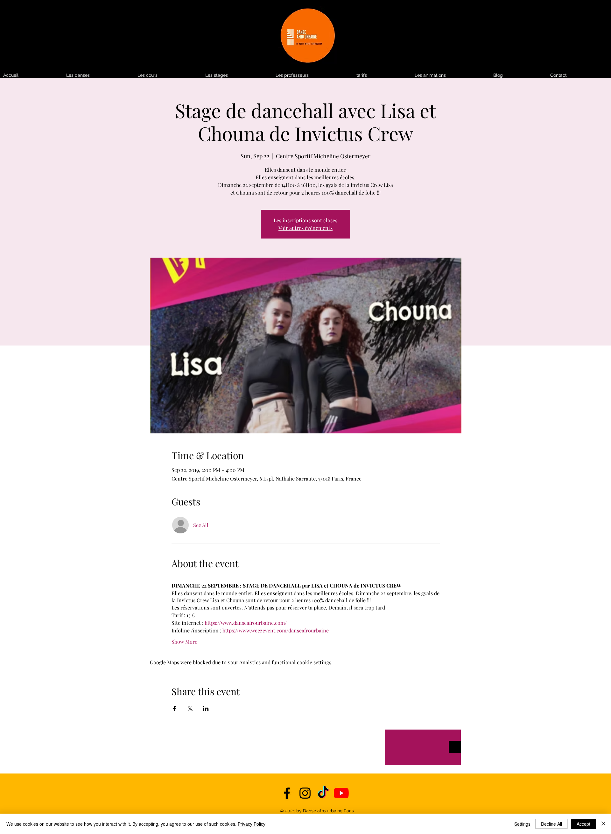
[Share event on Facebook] (175, 708)
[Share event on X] (190, 708)
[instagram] (305, 793)
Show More (184, 641)
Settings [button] (522, 824)
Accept (583, 824)
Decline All (551, 824)
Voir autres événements (305, 228)
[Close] (603, 824)
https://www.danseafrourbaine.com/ (246, 622)
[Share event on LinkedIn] (206, 708)
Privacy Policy (251, 824)
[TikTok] (323, 793)
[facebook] (286, 793)
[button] (382, 75)
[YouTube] (341, 793)
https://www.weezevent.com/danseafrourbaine (275, 630)
